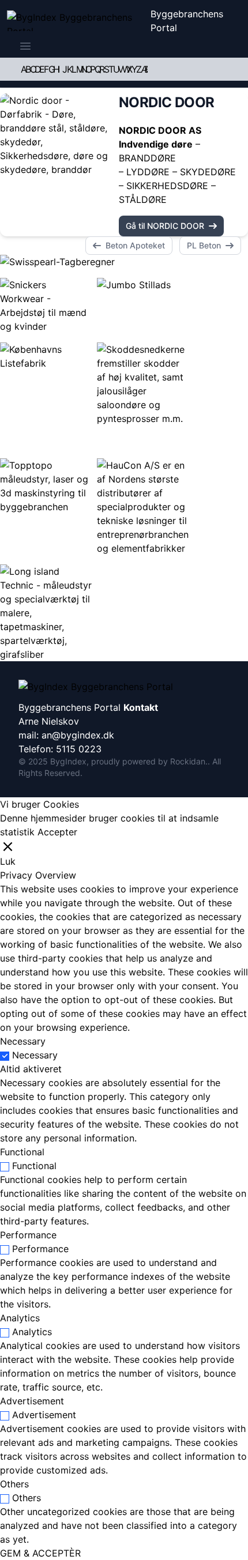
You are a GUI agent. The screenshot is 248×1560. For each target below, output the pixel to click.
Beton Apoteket (135, 245)
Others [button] (14, 1484)
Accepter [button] (57, 832)
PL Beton (204, 245)
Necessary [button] (23, 1041)
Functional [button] (22, 1152)
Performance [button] (28, 1235)
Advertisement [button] (32, 1401)
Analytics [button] (20, 1318)
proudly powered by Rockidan (148, 761)
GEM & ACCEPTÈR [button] (40, 1553)
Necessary (35, 1055)
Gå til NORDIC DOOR (165, 226)
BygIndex (68, 761)
